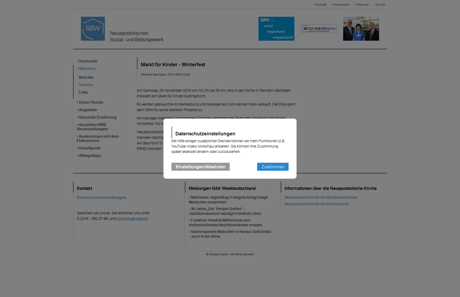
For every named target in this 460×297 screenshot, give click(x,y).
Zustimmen (272, 167)
